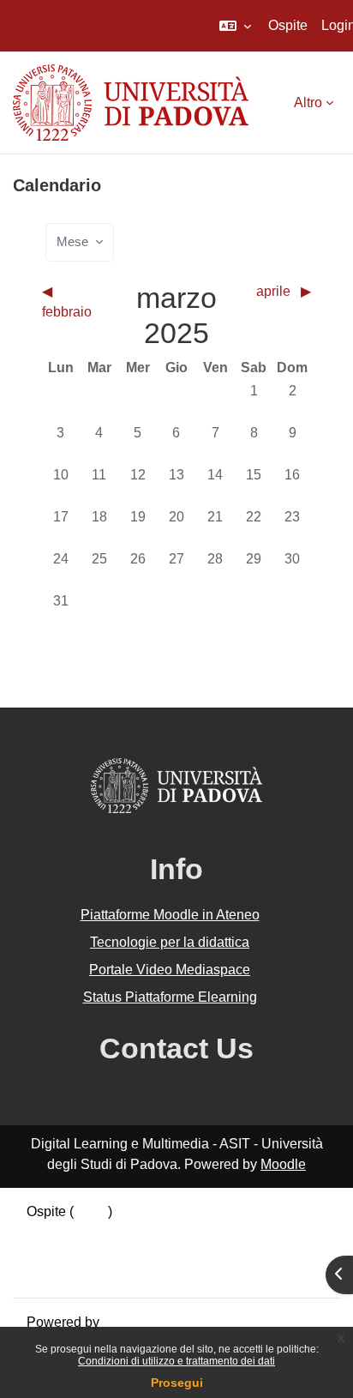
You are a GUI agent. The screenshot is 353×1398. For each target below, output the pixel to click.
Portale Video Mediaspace (169, 969)
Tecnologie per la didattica (169, 942)
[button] (235, 25)
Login (91, 1211)
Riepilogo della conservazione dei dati (143, 1232)
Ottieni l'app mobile (85, 1273)
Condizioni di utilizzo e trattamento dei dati (176, 1361)
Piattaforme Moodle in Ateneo (170, 914)
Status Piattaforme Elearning (170, 997)
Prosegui (177, 1382)
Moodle (283, 1164)
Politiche (53, 1252)
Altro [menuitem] (308, 102)
